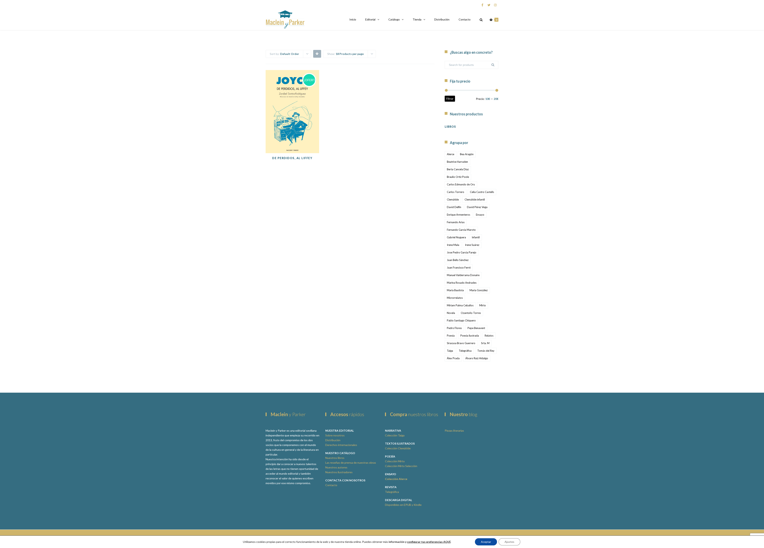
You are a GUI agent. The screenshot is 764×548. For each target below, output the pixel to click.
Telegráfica (465, 350)
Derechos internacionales (341, 445)
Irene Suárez (472, 244)
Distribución (441, 19)
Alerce (450, 154)
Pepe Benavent (476, 328)
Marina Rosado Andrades (462, 282)
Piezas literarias (454, 430)
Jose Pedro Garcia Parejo (461, 252)
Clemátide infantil (475, 199)
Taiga (450, 350)
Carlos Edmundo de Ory (461, 184)
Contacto (465, 19)
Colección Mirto (395, 461)
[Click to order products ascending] (317, 53)
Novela (451, 312)
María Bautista (455, 290)
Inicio (352, 19)
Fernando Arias (456, 222)
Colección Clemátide (398, 448)
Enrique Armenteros (458, 214)
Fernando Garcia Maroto (461, 229)
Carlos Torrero (455, 192)
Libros (450, 126)
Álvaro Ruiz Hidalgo (476, 358)
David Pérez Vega (477, 207)
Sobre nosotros (335, 435)
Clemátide (453, 199)
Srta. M (485, 343)
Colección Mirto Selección (401, 466)
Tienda (417, 19)
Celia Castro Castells (482, 192)
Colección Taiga (394, 435)
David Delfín (454, 207)
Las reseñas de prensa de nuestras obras (350, 462)
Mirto (482, 305)
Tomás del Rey (485, 350)
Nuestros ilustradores (339, 472)
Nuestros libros (334, 457)
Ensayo (480, 214)
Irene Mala (453, 244)
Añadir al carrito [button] (292, 133)
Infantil (476, 237)
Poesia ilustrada (469, 335)
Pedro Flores (454, 328)
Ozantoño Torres (471, 312)
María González (479, 290)
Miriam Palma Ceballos (460, 305)
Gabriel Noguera (456, 237)
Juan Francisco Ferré (459, 267)
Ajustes (509, 541)
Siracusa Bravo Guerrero (461, 343)
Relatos (489, 335)
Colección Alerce (396, 479)
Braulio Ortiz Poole (458, 176)
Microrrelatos (455, 297)
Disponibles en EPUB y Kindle (403, 504)
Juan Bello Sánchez (458, 260)
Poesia (451, 335)
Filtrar (449, 98)
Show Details (292, 143)
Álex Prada (453, 358)
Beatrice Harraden (457, 161)
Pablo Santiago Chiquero (461, 320)
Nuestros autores (336, 467)
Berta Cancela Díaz (458, 169)
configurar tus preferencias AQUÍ (428, 541)
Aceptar (486, 541)
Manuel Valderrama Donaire (463, 275)
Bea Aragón (467, 154)
